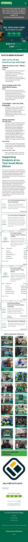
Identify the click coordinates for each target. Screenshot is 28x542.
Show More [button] (5, 261)
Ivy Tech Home (14, 520)
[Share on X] (12, 496)
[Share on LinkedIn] (16, 496)
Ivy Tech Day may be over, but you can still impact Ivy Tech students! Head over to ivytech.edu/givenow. (14, 13)
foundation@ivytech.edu (13, 505)
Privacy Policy (14, 518)
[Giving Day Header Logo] (6, 3)
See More (5, 488)
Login (13, 534)
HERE (19, 111)
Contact (14, 515)
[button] (20, 496)
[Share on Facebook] (8, 496)
